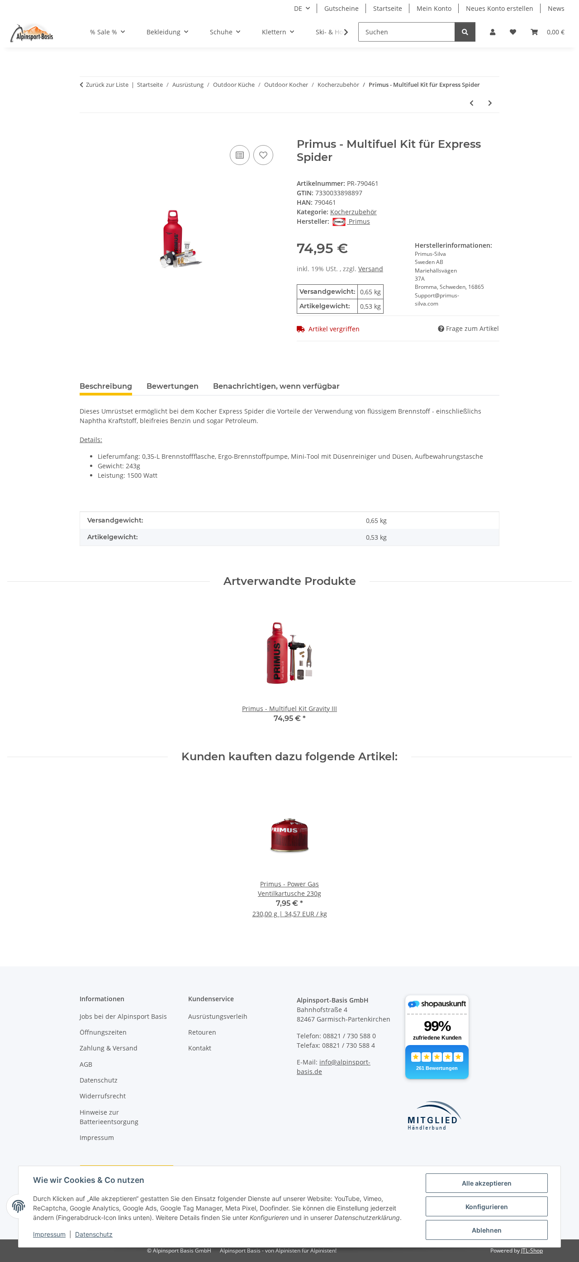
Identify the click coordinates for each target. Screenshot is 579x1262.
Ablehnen (487, 1230)
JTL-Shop (532, 1250)
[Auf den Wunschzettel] (263, 155)
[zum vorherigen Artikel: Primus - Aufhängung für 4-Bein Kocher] (471, 103)
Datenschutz (94, 1234)
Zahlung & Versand (109, 1048)
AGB (86, 1064)
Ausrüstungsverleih (217, 1016)
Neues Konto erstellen (499, 8)
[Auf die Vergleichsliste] (240, 155)
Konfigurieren (486, 1206)
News (556, 8)
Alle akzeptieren (487, 1183)
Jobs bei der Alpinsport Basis (123, 1016)
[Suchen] (465, 32)
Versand (370, 268)
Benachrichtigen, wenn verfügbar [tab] (276, 386)
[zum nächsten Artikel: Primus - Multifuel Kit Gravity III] (490, 103)
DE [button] (298, 8)
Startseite (387, 8)
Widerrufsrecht (103, 1096)
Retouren (202, 1032)
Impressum (49, 1234)
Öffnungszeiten (103, 1032)
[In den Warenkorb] (87, 133)
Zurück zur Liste (107, 84)
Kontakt (199, 1048)
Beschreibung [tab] (106, 386)
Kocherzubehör (353, 211)
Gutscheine (341, 8)
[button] (493, 31)
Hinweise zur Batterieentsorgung (109, 1117)
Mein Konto (434, 8)
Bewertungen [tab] (173, 386)
